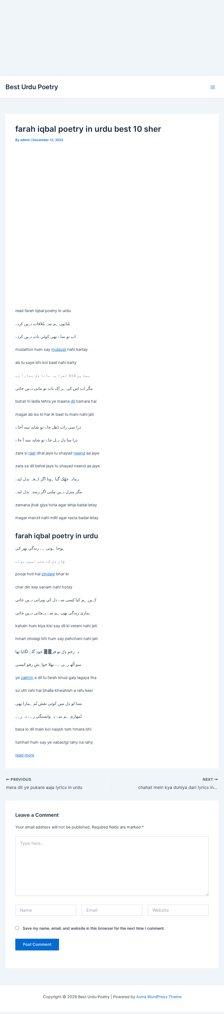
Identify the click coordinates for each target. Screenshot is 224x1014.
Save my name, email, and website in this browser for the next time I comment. (94, 928)
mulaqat (58, 349)
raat (32, 453)
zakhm (27, 677)
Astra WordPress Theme (158, 996)
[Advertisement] (112, 38)
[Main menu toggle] (213, 87)
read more (24, 755)
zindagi (48, 574)
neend (79, 453)
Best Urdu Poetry (31, 87)
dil (73, 401)
